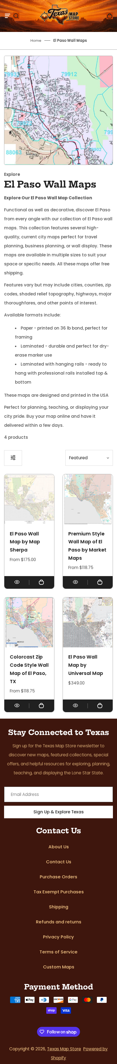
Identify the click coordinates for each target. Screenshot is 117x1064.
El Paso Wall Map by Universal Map (85, 665)
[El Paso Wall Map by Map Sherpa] (29, 499)
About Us (58, 847)
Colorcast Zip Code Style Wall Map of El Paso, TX (29, 669)
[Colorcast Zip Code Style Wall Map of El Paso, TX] (29, 622)
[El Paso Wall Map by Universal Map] (88, 622)
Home (35, 40)
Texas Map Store (64, 1049)
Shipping (58, 907)
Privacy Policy (58, 937)
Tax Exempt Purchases (58, 892)
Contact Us (58, 862)
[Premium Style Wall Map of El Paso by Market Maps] (88, 499)
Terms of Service (58, 952)
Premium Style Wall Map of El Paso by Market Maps (87, 545)
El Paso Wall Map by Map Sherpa (25, 541)
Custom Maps (58, 967)
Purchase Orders (58, 877)
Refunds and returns (58, 922)
